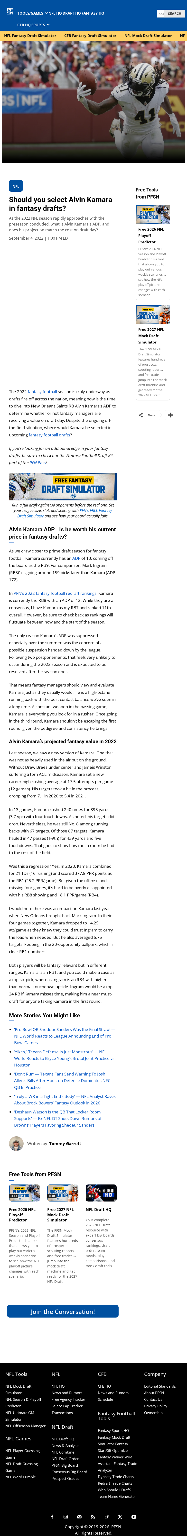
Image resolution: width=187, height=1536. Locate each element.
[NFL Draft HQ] (101, 1193)
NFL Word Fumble (20, 1476)
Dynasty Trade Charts (116, 1476)
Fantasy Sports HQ (113, 1430)
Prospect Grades (65, 1478)
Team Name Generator (117, 1496)
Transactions (62, 1412)
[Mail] (79, 1517)
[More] (170, 415)
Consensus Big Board (69, 1471)
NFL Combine (63, 1452)
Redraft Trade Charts (115, 1483)
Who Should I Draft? (114, 1489)
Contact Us (153, 1399)
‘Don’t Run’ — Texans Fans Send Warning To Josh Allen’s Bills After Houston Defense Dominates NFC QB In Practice (62, 1080)
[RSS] (93, 1517)
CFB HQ (104, 1386)
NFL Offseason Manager (25, 1425)
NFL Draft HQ (99, 1209)
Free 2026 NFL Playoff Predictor (22, 1215)
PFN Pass (37, 462)
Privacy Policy (155, 1405)
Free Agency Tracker (68, 1399)
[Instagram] (65, 1517)
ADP (76, 558)
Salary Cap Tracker (67, 1405)
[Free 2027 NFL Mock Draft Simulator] (62, 1193)
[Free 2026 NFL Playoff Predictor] (24, 1193)
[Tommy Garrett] (18, 1143)
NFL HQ (58, 1386)
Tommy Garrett (65, 1143)
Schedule (105, 1399)
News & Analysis (65, 1445)
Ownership (153, 1412)
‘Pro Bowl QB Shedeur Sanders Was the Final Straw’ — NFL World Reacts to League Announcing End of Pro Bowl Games (64, 1036)
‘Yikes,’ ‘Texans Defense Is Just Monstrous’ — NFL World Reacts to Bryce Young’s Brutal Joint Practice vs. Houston (64, 1058)
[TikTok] (106, 1517)
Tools (13, 1195)
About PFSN (154, 1392)
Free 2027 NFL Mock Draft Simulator (60, 1215)
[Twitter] (120, 1517)
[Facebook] (52, 1517)
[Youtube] (134, 1517)
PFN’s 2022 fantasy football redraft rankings (55, 593)
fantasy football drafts (49, 435)
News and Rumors (67, 1392)
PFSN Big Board (65, 1465)
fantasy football (42, 391)
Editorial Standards (160, 1386)
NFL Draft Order (65, 1458)
